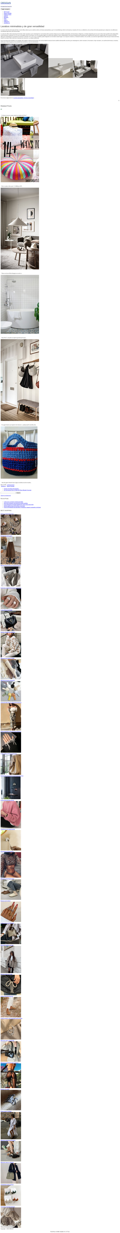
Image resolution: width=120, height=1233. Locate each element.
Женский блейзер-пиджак (7, 945)
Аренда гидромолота (6, 495)
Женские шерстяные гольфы (7, 658)
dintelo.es (3, 486)
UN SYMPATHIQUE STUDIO (8, 335)
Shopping (6, 17)
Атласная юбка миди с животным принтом (11, 702)
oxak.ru (6, 20)
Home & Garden (7, 13)
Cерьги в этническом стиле (7, 513)
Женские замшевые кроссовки (8, 1140)
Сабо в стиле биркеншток (7, 996)
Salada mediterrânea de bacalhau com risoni (14, 506)
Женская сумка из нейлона (7, 1162)
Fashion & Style (7, 14)
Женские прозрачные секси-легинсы (9, 1062)
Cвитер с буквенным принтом (8, 632)
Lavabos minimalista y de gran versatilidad (23, 98)
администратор (10, 485)
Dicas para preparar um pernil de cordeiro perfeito (16, 503)
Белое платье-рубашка (6, 1111)
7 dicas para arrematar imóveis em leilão (13, 502)
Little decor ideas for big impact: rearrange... (12, 271)
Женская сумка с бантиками (7, 1040)
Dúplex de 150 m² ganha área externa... (11, 113)
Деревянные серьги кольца (7, 1184)
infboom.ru (6, 21)
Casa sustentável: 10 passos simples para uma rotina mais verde (18, 504)
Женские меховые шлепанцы (8, 680)
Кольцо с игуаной (5, 1089)
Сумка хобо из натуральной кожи (9, 753)
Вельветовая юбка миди (6, 536)
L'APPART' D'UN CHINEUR (8, 422)
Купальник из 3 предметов (7, 851)
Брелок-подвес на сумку (6, 974)
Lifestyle (6, 16)
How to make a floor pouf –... (8, 183)
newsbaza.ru (7, 23)
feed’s (5, 18)
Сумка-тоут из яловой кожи (7, 923)
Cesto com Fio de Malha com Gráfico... (11, 480)
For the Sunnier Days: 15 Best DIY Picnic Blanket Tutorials (17, 490)
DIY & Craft (6, 12)
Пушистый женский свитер (7, 800)
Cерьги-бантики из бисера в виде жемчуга (11, 731)
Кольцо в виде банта (5, 901)
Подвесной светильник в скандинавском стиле (12, 775)
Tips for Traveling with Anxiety (11, 488)
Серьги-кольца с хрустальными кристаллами (11, 1018)
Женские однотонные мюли (7, 878)
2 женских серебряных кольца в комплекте (11, 588)
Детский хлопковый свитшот (8, 1206)
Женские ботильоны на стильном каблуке (11, 565)
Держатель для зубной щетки (8, 829)
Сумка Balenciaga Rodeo (6, 610)
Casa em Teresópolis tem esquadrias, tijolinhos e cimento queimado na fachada (22, 507)
